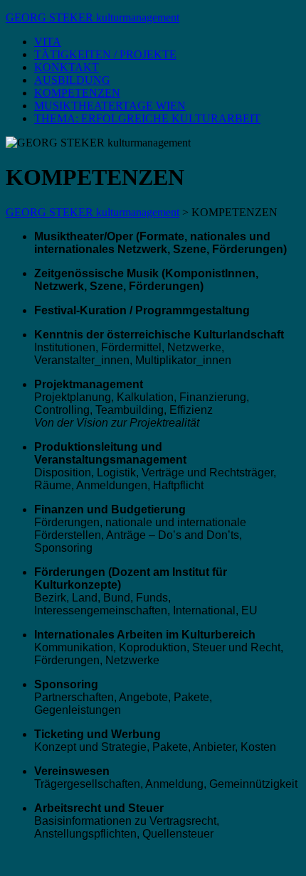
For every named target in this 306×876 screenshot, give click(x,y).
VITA (47, 42)
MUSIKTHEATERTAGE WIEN (110, 106)
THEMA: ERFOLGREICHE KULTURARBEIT (147, 118)
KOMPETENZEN (77, 93)
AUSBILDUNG (72, 80)
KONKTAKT (66, 67)
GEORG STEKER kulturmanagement (92, 17)
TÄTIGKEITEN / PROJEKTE (105, 54)
